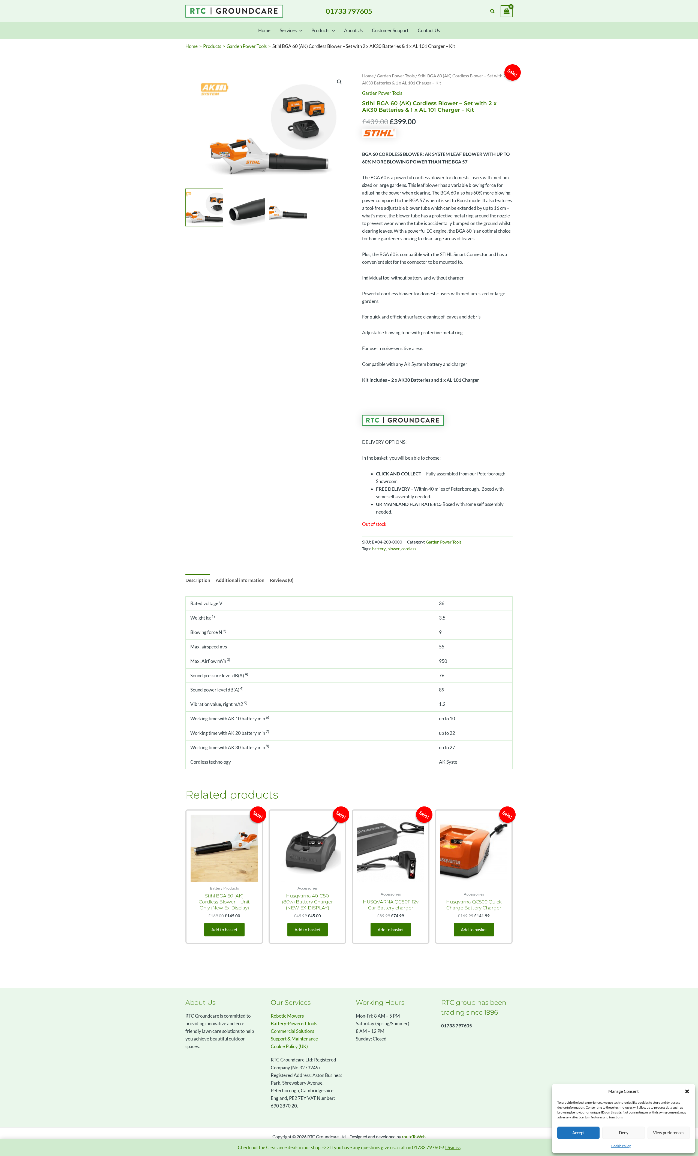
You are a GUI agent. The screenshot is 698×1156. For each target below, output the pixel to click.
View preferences (668, 1132)
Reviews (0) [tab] (281, 580)
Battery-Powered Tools (294, 1023)
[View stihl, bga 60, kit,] (204, 207)
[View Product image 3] (288, 207)
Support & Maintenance (294, 1039)
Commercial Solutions (292, 1031)
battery (379, 548)
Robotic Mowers (287, 1016)
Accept (578, 1132)
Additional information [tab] (240, 580)
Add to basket (224, 929)
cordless (408, 548)
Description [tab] (197, 580)
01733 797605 (349, 11)
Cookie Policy (621, 1146)
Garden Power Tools (396, 75)
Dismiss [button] (453, 1147)
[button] (687, 1091)
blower (393, 548)
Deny (623, 1132)
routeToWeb (414, 1136)
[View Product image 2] (246, 207)
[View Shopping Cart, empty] (507, 11)
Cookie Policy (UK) (289, 1046)
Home (368, 75)
